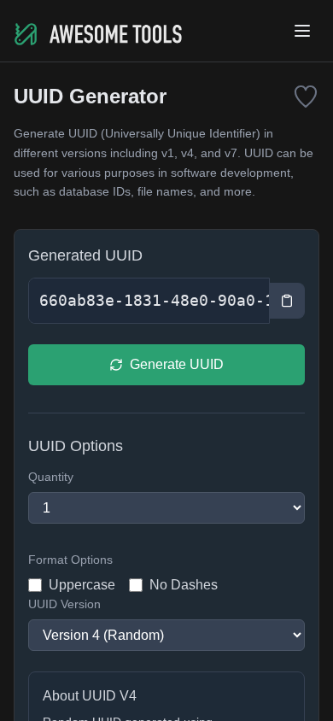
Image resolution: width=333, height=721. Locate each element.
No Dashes (183, 584)
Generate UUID (177, 364)
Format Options (70, 559)
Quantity (50, 477)
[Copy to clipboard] (287, 301)
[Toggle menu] (302, 31)
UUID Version (64, 604)
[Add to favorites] (305, 96)
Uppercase (82, 584)
